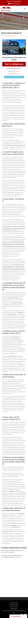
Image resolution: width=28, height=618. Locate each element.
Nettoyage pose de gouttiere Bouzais (11, 557)
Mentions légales (13, 608)
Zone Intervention (14, 602)
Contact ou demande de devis (14, 77)
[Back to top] (24, 614)
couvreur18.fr (15, 604)
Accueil (2, 35)
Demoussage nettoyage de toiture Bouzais (12, 550)
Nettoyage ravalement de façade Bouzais (12, 555)
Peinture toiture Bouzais (8, 552)
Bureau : (14, 1)
